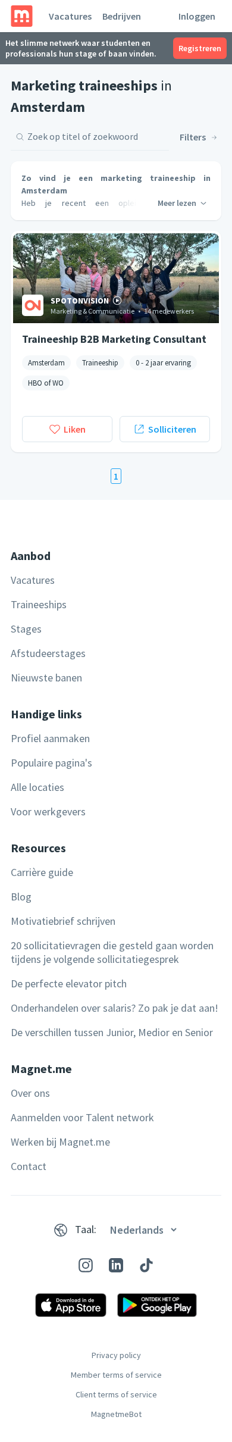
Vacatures (70, 16)
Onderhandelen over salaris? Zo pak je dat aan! (114, 1008)
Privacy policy (116, 1355)
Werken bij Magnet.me (60, 1142)
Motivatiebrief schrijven (63, 921)
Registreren (199, 48)
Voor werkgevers (48, 811)
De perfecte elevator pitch (69, 983)
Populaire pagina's (51, 763)
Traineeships (39, 604)
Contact (28, 1166)
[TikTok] (146, 1265)
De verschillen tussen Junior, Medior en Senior (112, 1032)
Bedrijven (121, 16)
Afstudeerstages (48, 653)
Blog (21, 896)
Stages (26, 629)
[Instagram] (86, 1265)
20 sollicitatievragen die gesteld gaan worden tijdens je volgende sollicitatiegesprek (112, 952)
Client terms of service (116, 1394)
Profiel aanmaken (50, 738)
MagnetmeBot (116, 1414)
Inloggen (196, 16)
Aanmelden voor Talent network (82, 1117)
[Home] (21, 16)
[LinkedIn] (116, 1265)
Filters (193, 137)
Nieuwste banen (46, 677)
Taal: (85, 1229)
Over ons (30, 1093)
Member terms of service (116, 1374)
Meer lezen (177, 203)
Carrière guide (42, 872)
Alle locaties (37, 787)
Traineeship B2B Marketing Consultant (114, 339)
